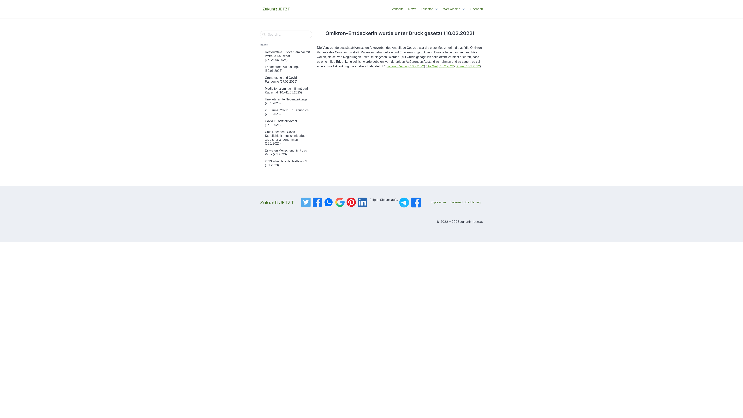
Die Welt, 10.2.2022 (440, 66)
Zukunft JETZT (277, 202)
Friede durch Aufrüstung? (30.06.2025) (282, 68)
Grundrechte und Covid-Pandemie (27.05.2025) (281, 79)
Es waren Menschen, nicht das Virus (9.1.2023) (286, 152)
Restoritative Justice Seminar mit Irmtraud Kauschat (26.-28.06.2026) (287, 56)
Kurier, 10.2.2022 (468, 66)
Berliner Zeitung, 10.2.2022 (405, 66)
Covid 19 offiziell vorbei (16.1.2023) (281, 123)
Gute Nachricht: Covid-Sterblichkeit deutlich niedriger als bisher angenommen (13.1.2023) (285, 137)
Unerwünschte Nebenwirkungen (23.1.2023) (287, 101)
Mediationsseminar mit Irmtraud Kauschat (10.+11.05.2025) (286, 90)
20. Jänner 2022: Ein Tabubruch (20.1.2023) (287, 112)
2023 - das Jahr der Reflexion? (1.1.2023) (286, 163)
